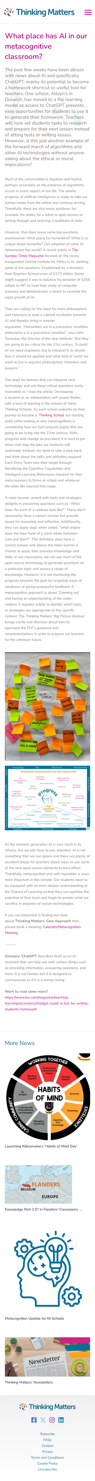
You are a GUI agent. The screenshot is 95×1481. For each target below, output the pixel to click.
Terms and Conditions (47, 1457)
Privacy (47, 1451)
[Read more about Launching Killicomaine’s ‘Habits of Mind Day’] (47, 1096)
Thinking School (51, 415)
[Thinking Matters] (37, 13)
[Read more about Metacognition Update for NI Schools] (47, 1270)
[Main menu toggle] (88, 12)
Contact (47, 1445)
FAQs (47, 1440)
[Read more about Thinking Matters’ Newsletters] (47, 1356)
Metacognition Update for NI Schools (34, 1318)
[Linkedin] (61, 1420)
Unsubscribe (47, 1469)
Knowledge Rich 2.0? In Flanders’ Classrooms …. (43, 1209)
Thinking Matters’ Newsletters (29, 1382)
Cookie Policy (48, 1463)
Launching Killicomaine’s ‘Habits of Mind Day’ (41, 1146)
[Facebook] (34, 1420)
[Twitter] (43, 1420)
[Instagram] (52, 1420)
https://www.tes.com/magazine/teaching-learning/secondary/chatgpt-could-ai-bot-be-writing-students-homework (47, 1003)
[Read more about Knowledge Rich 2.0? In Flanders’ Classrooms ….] (38, 1184)
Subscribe (47, 1434)
